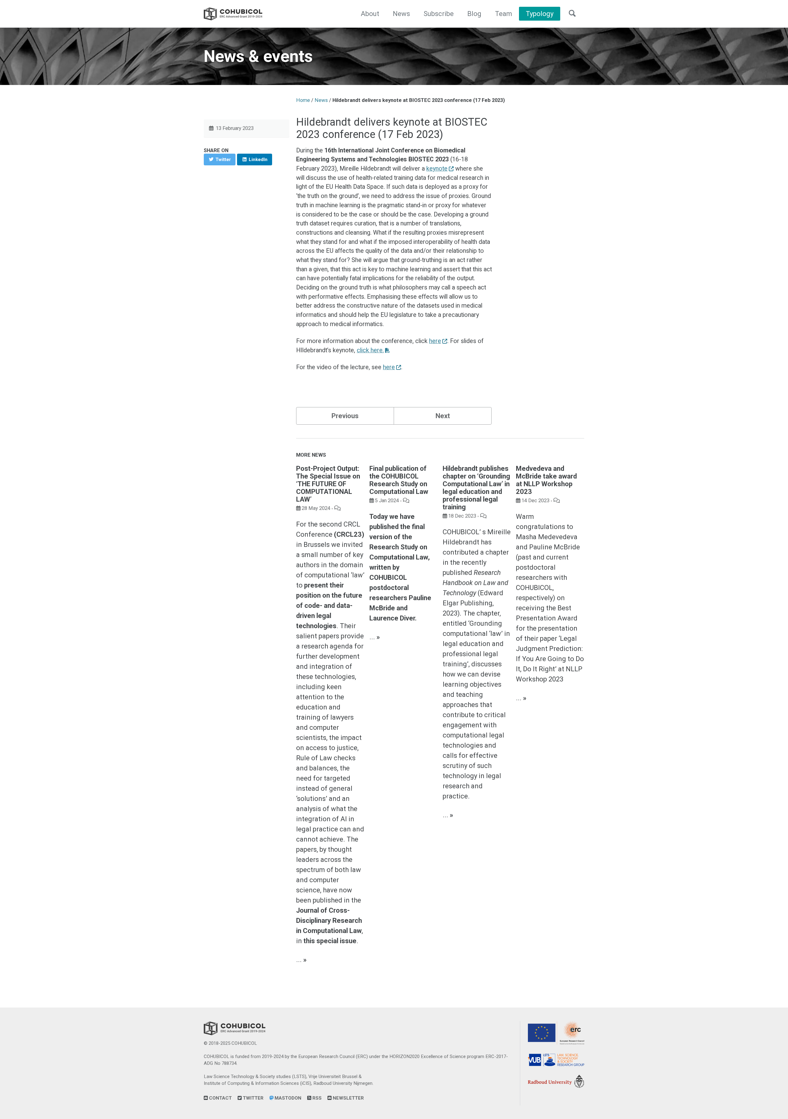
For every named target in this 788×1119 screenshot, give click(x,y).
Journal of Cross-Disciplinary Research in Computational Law (329, 921)
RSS (316, 1098)
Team (503, 14)
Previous (345, 416)
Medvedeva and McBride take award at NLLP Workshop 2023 (546, 480)
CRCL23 (349, 534)
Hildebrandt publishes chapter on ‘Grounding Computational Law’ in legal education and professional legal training (476, 488)
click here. (370, 350)
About (370, 14)
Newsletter (348, 1098)
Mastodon (287, 1098)
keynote (437, 168)
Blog (474, 14)
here (435, 341)
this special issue (330, 941)
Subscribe (439, 14)
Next (443, 416)
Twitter (252, 1098)
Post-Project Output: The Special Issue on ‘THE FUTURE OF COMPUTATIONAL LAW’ (328, 484)
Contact (220, 1098)
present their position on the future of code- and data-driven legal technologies (329, 605)
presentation (557, 628)
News (401, 14)
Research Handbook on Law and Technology (475, 583)
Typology (539, 14)
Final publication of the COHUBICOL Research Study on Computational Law (398, 480)
